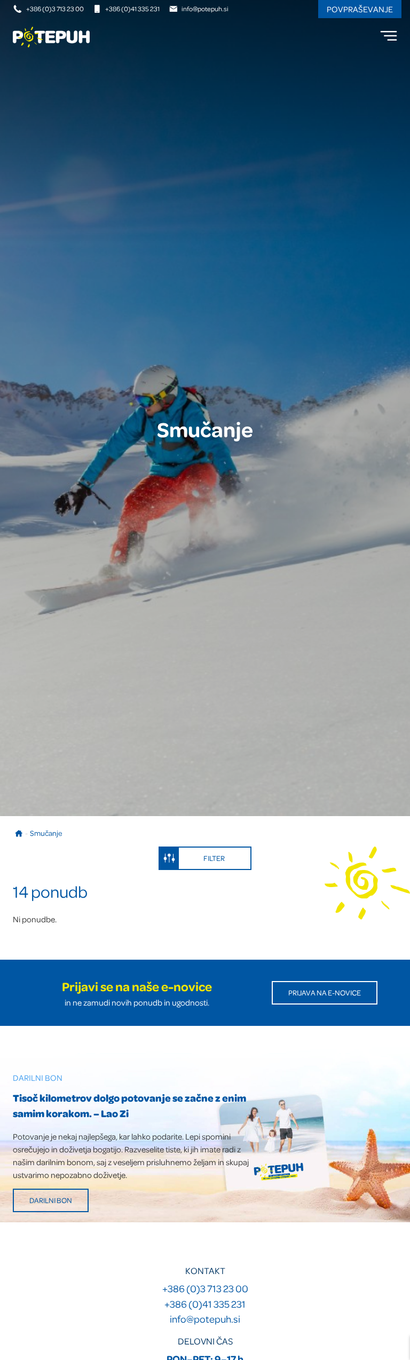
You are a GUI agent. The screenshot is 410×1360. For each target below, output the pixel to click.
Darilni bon (50, 1200)
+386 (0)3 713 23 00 (55, 8)
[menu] (388, 35)
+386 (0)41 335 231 (132, 8)
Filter (214, 858)
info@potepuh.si (205, 8)
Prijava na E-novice (324, 992)
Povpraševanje (360, 9)
